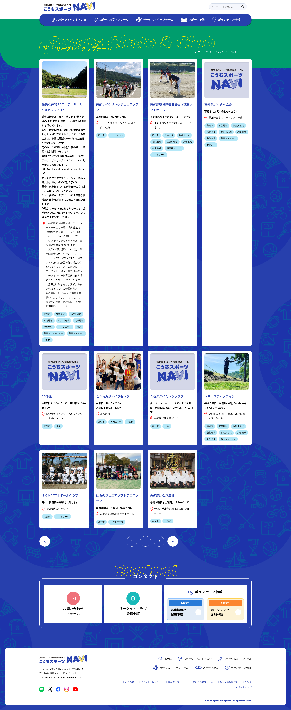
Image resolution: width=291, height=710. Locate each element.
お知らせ (129, 682)
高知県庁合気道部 (162, 495)
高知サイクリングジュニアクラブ (117, 107)
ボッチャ (211, 145)
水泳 (167, 426)
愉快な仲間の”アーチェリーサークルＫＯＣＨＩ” (64, 107)
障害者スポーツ (76, 333)
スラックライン (228, 439)
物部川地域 (76, 314)
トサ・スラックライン (219, 396)
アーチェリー (64, 327)
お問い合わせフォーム (202, 682)
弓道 (79, 327)
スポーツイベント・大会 (71, 19)
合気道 (168, 521)
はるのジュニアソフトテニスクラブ (117, 498)
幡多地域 (48, 327)
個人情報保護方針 (229, 682)
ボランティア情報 (229, 19)
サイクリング (116, 135)
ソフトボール (158, 154)
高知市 (47, 314)
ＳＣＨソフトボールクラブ (60, 495)
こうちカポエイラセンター (114, 396)
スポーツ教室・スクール (114, 19)
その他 (47, 340)
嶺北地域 (48, 320)
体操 (58, 426)
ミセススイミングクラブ (167, 396)
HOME (168, 658)
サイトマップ (245, 687)
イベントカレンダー (151, 682)
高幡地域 (79, 320)
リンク (248, 682)
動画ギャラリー (176, 682)
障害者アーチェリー (53, 333)
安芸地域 (60, 314)
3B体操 (47, 396)
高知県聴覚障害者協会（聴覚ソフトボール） (171, 107)
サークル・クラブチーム (158, 19)
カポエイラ (115, 422)
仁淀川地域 (63, 320)
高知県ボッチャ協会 (218, 104)
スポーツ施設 (197, 19)
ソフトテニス (116, 522)
